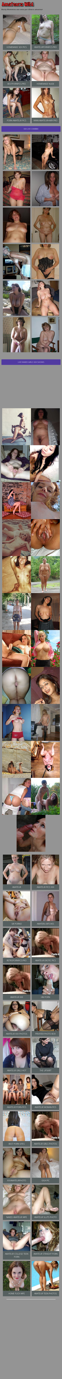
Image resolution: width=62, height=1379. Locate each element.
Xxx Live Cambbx (31, 129)
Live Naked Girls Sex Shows (31, 362)
